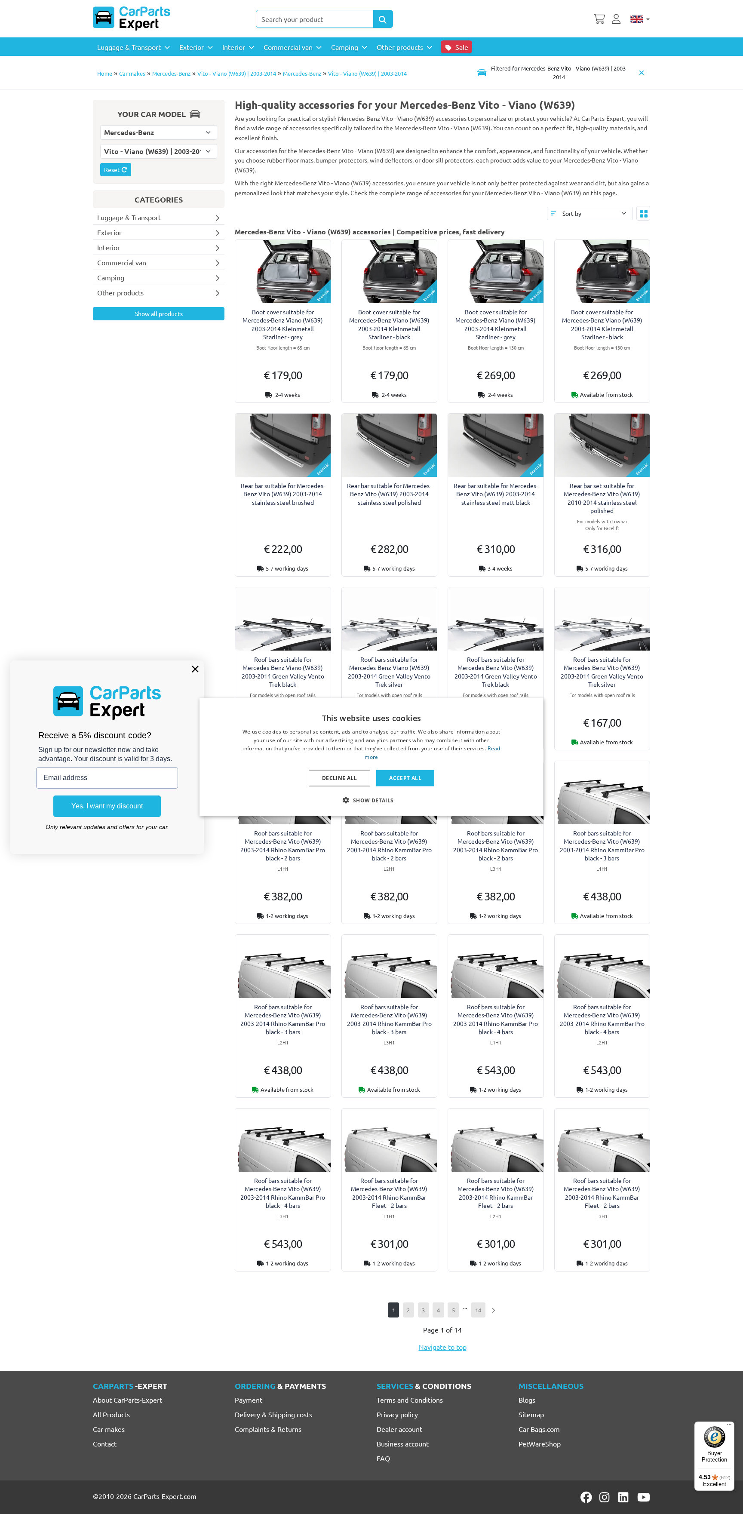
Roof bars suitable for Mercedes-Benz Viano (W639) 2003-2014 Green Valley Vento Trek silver (389, 671)
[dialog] (371, 757)
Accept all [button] (405, 778)
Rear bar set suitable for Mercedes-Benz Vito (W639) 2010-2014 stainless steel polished (602, 498)
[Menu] (729, 1427)
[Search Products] (383, 19)
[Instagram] (605, 1497)
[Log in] (617, 18)
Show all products (159, 313)
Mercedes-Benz (171, 73)
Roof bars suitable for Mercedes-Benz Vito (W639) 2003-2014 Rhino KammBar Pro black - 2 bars (282, 845)
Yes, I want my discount (107, 806)
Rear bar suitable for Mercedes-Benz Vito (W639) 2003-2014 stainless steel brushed (283, 494)
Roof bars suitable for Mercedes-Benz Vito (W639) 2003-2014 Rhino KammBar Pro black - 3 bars (602, 845)
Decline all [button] (339, 778)
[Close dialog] (195, 669)
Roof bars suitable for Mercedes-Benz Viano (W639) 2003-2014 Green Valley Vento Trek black (283, 671)
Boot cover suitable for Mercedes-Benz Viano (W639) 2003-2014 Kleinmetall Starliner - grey (283, 324)
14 (478, 1310)
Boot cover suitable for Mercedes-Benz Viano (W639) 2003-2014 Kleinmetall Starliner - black (389, 324)
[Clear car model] (641, 72)
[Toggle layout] (643, 213)
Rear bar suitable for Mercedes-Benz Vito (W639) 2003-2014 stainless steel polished (389, 494)
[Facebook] (586, 1497)
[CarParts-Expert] (131, 18)
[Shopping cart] (599, 18)
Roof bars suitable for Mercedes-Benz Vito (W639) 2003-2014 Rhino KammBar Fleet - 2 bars (389, 1192)
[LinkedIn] (624, 1497)
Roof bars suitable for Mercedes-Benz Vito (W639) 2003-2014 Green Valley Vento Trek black (495, 671)
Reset (112, 169)
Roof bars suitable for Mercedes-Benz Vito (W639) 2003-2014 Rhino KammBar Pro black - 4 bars (495, 1019)
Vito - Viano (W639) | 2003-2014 (236, 73)
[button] (371, 800)
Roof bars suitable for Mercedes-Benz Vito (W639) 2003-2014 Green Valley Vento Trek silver (602, 671)
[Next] (493, 1309)
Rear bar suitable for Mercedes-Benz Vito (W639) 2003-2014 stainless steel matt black (496, 494)
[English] (640, 19)
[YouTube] (643, 1497)
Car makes (132, 73)
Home (104, 73)
